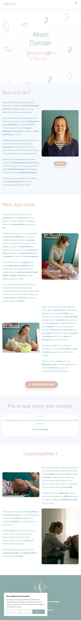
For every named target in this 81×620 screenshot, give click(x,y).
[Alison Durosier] (9, 4)
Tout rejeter (26, 612)
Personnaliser (13, 612)
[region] (25, 604)
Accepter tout (38, 612)
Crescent (49, 609)
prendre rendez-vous (43, 384)
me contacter (60, 163)
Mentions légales (52, 601)
